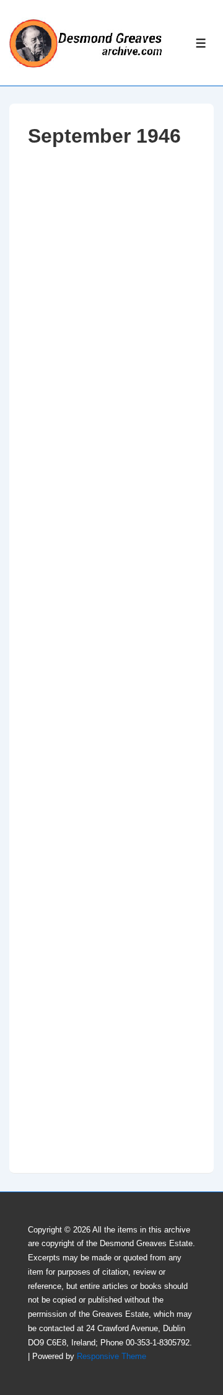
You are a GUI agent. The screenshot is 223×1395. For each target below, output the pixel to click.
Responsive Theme (111, 1356)
